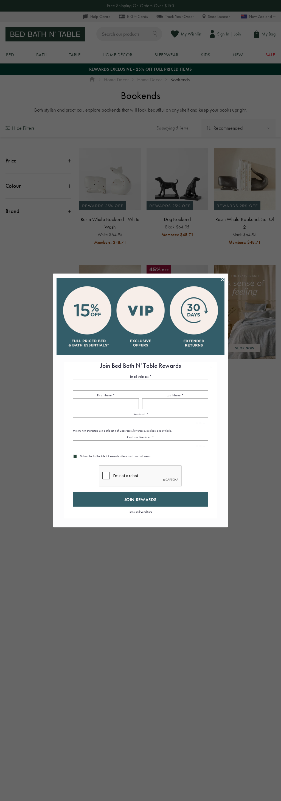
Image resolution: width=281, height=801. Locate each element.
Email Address (140, 377)
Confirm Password (140, 437)
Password (140, 414)
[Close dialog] (223, 279)
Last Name (175, 395)
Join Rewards (140, 499)
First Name (106, 395)
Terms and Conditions (140, 511)
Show (200, 422)
